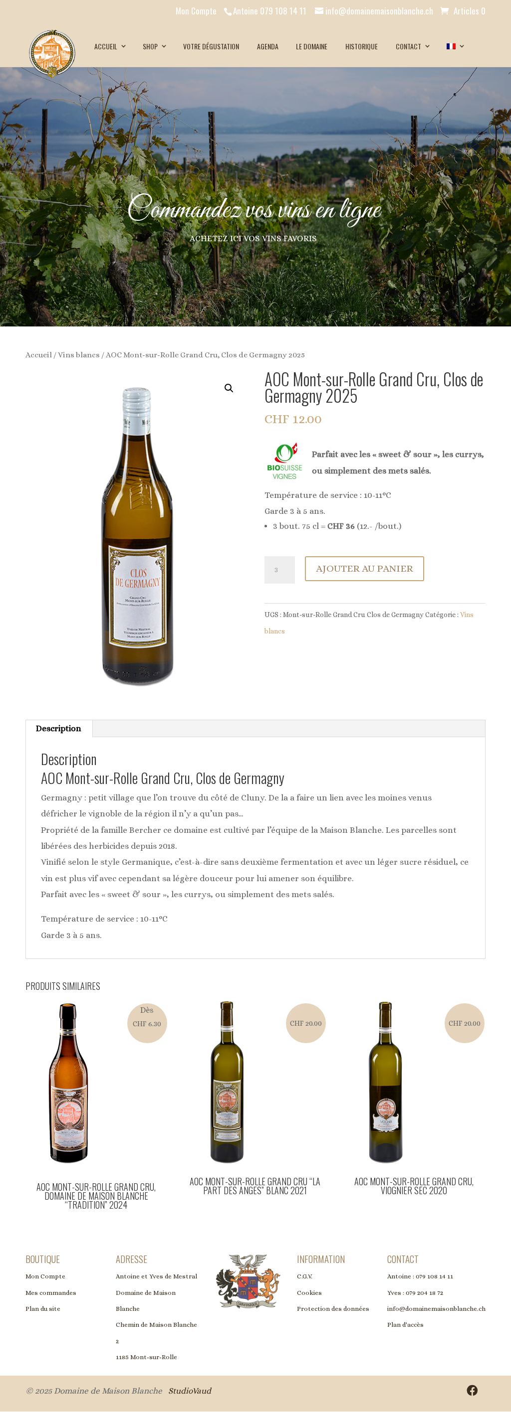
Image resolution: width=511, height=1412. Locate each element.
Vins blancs (79, 354)
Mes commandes (50, 1292)
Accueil (105, 46)
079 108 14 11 (434, 1276)
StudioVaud (189, 1390)
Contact (408, 46)
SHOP (150, 46)
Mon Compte (196, 10)
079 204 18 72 (424, 1292)
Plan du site (42, 1308)
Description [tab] (58, 728)
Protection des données (333, 1308)
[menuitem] (455, 46)
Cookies (309, 1292)
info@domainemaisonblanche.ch (436, 1308)
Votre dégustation (211, 46)
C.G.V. (304, 1276)
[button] (229, 388)
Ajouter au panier (364, 568)
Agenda (267, 46)
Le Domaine (311, 46)
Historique (361, 46)
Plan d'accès (405, 1324)
